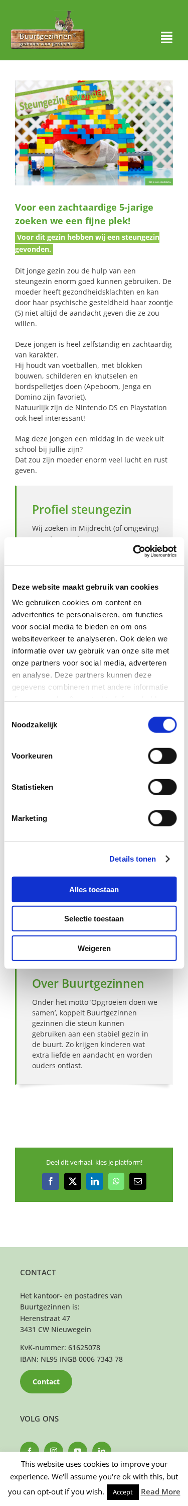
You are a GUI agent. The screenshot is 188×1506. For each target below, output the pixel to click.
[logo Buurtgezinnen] (47, 13)
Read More (160, 1491)
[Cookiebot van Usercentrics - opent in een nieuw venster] (133, 551)
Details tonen (132, 859)
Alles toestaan (94, 889)
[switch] (162, 755)
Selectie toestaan (94, 918)
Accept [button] (123, 1491)
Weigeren (94, 948)
